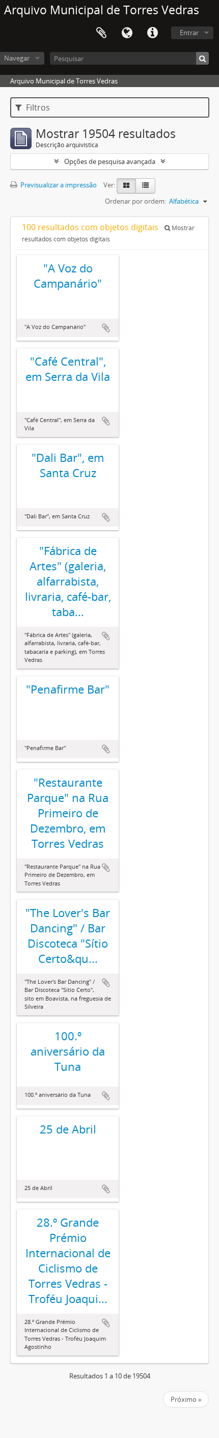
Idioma (127, 33)
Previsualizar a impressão (58, 184)
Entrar (189, 32)
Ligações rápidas (152, 33)
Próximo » (186, 1399)
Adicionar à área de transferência (106, 328)
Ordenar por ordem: (135, 201)
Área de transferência (101, 33)
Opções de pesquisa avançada (109, 161)
